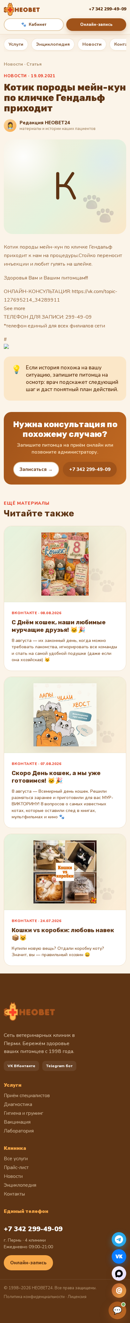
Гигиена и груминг (23, 1113)
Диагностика (18, 1104)
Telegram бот (59, 1065)
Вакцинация (17, 1122)
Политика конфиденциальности (34, 1297)
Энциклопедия (53, 44)
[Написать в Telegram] (119, 1239)
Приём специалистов (27, 1095)
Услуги (16, 44)
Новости (92, 44)
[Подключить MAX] (119, 1273)
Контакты (14, 1194)
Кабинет (33, 24)
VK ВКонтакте (21, 1065)
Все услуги (16, 1158)
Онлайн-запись (96, 24)
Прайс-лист (16, 1167)
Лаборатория (19, 1131)
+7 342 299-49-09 (89, 469)
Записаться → (36, 469)
